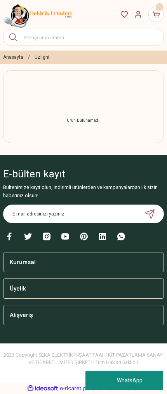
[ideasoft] (42, 388)
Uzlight (42, 57)
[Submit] (150, 214)
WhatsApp (130, 380)
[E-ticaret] (82, 388)
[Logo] (38, 14)
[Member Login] (138, 14)
